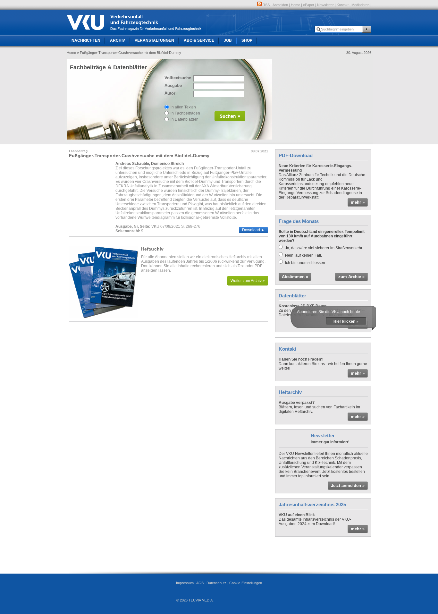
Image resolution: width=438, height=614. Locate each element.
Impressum (185, 583)
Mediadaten (360, 5)
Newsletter (325, 5)
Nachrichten (86, 40)
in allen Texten (183, 107)
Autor (169, 93)
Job (228, 40)
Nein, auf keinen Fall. (303, 255)
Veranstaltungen (154, 40)
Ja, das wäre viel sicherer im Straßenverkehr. (324, 248)
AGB (200, 583)
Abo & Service (199, 40)
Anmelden (280, 5)
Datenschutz (216, 583)
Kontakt (343, 5)
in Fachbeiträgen (185, 113)
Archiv (117, 40)
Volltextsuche (177, 77)
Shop (246, 40)
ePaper (308, 5)
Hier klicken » (345, 321)
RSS (266, 5)
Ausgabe (173, 85)
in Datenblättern (184, 119)
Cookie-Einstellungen (245, 583)
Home (295, 5)
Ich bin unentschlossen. (305, 262)
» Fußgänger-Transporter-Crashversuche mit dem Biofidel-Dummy (129, 53)
